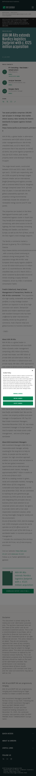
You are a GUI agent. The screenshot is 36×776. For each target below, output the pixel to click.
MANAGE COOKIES (18, 393)
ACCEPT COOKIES (18, 403)
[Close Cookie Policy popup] (32, 370)
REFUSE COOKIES (18, 398)
